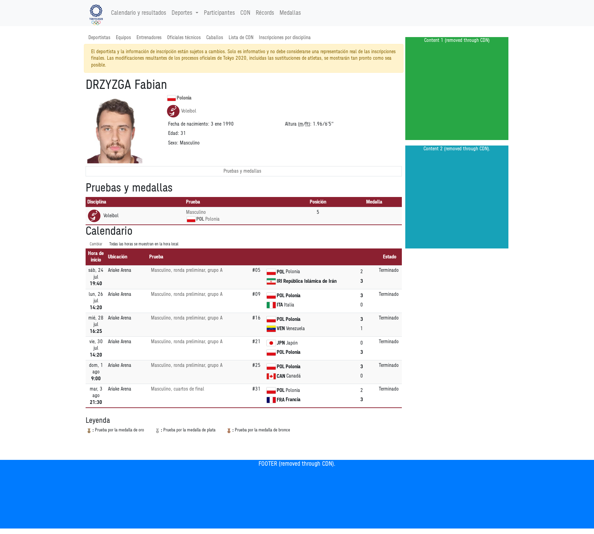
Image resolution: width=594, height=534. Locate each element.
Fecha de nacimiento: (188, 124)
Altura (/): (298, 124)
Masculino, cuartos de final (177, 389)
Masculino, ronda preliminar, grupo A (186, 270)
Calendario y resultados (138, 13)
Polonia (184, 98)
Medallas (290, 13)
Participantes (219, 13)
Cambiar (96, 244)
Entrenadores (149, 37)
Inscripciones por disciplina (285, 37)
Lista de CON (241, 37)
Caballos (214, 37)
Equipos (123, 37)
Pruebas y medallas (242, 171)
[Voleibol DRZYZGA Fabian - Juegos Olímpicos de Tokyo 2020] (96, 13)
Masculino (196, 212)
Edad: (173, 133)
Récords (265, 13)
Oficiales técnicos (184, 37)
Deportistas (99, 37)
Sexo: (173, 143)
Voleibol (188, 111)
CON (245, 13)
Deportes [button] (182, 13)
